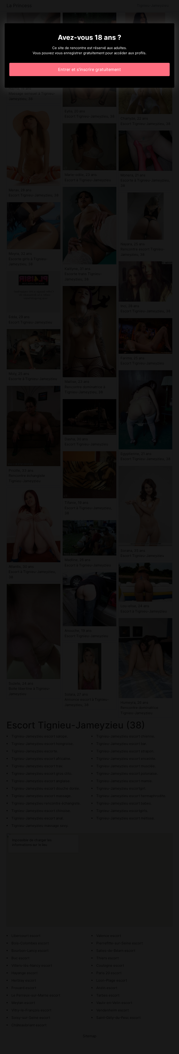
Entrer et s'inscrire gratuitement (89, 69)
